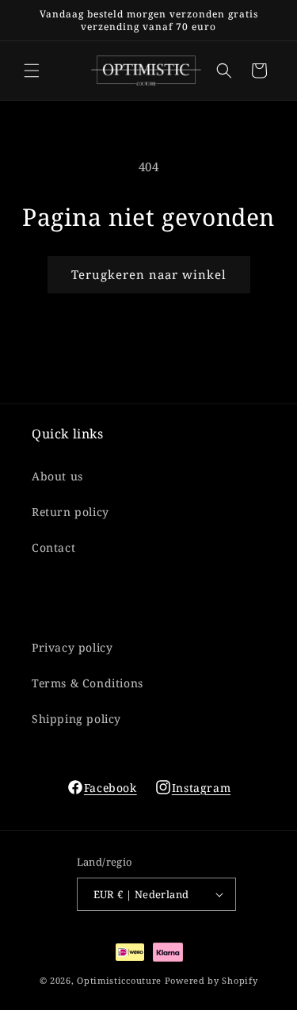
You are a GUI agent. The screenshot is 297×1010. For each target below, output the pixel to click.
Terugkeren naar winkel (149, 274)
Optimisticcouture (119, 980)
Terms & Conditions (87, 683)
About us (57, 476)
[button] (31, 70)
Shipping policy (76, 718)
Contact (53, 547)
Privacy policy (72, 647)
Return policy (70, 511)
